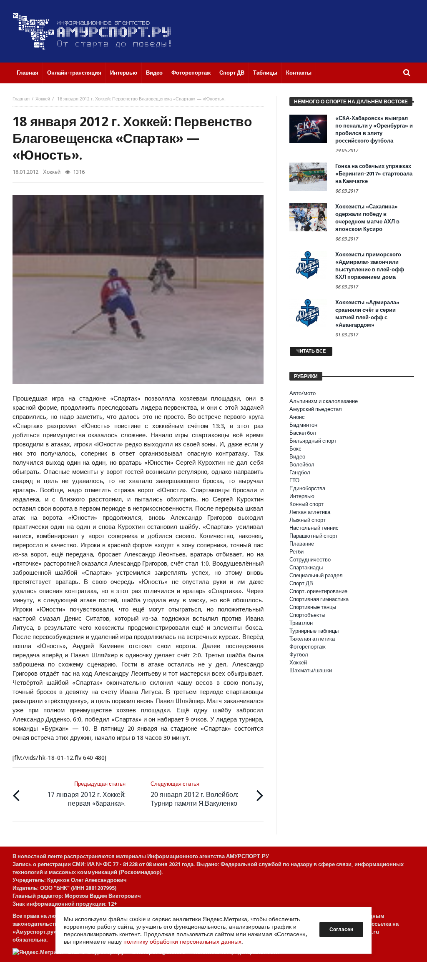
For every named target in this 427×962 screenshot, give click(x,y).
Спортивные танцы (312, 607)
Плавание (301, 544)
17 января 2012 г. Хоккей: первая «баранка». (86, 794)
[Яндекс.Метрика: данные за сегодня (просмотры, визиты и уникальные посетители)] (38, 952)
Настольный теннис (314, 528)
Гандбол (299, 472)
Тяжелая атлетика (312, 639)
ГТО (294, 480)
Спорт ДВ (301, 583)
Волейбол (301, 464)
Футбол (298, 654)
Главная (21, 99)
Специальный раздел (316, 575)
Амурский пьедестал (315, 409)
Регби (296, 552)
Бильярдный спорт (313, 441)
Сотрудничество (310, 559)
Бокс (295, 449)
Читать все (311, 351)
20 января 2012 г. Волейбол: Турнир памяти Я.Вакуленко (194, 794)
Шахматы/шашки (310, 670)
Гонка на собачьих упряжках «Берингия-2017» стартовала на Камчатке (373, 173)
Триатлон (301, 623)
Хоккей (42, 99)
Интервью (301, 496)
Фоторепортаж (307, 647)
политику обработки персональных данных (182, 941)
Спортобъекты (307, 615)
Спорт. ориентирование (318, 591)
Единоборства (307, 488)
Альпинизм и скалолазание (323, 401)
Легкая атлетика (309, 512)
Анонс (297, 417)
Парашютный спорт (313, 536)
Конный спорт (306, 504)
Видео (297, 456)
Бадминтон (303, 425)
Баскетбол (302, 433)
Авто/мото (302, 393)
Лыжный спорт (307, 520)
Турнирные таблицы (314, 631)
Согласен (341, 929)
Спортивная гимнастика (319, 599)
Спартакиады (306, 567)
